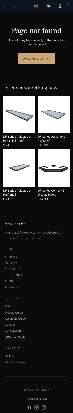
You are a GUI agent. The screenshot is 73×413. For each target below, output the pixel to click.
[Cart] (68, 6)
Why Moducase (15, 362)
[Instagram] (36, 407)
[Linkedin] (43, 407)
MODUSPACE (41, 390)
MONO (9, 281)
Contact (10, 324)
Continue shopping (36, 58)
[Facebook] (29, 407)
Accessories (13, 287)
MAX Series (12, 269)
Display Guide (14, 312)
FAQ (7, 306)
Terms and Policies (36, 398)
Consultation (13, 330)
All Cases (11, 257)
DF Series (11, 263)
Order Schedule (15, 336)
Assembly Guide (15, 318)
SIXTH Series (13, 275)
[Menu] (4, 6)
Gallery (9, 356)
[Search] (13, 6)
